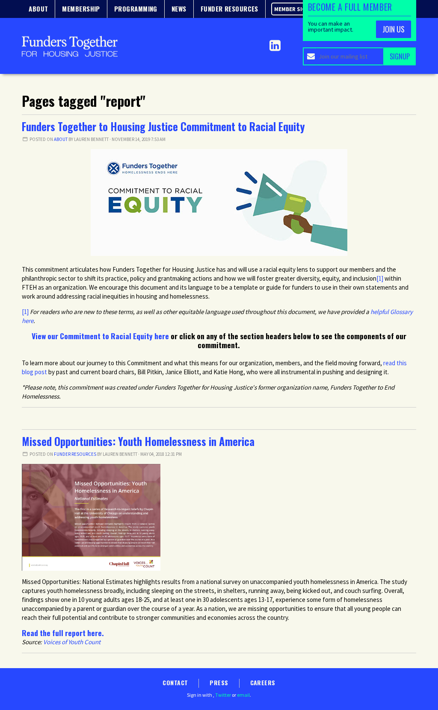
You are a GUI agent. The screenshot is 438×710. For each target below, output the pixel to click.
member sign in (295, 9)
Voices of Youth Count (72, 642)
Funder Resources (75, 454)
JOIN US (393, 29)
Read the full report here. (63, 632)
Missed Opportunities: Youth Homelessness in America (138, 441)
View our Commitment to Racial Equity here (100, 335)
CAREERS (262, 682)
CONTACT (175, 682)
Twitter (223, 695)
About (61, 139)
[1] (25, 312)
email (243, 695)
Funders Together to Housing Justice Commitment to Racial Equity (163, 126)
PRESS (219, 682)
